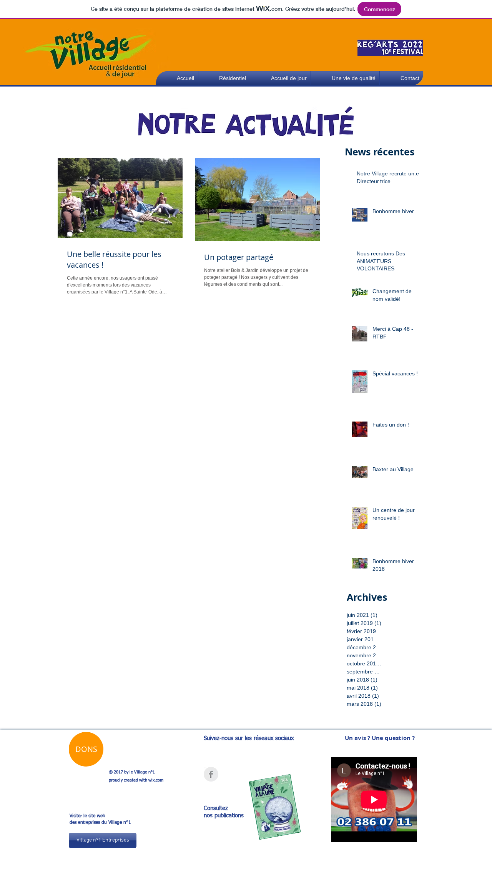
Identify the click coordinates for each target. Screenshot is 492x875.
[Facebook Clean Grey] (211, 774)
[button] (345, 78)
